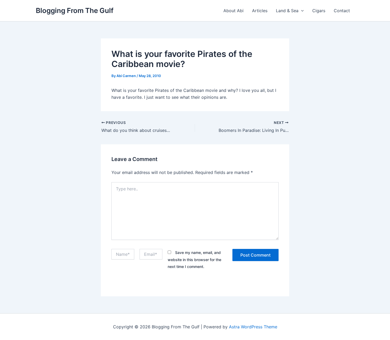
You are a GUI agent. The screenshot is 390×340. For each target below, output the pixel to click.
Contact (342, 10)
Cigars (318, 10)
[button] (301, 10)
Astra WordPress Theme (253, 326)
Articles (259, 10)
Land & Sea (287, 10)
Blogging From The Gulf (75, 10)
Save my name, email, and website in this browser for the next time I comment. (194, 259)
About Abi (233, 10)
